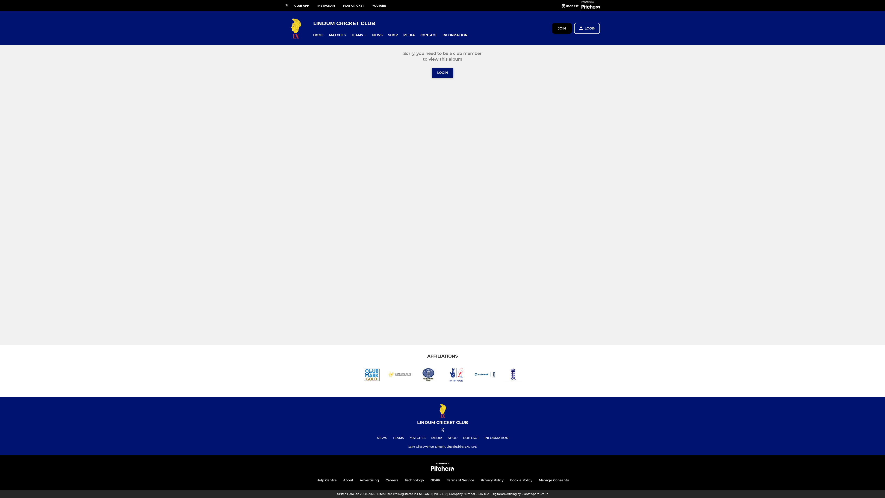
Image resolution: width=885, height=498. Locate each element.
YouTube (379, 5)
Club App (301, 5)
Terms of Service (460, 480)
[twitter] (287, 6)
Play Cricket (353, 5)
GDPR (435, 480)
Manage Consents (554, 480)
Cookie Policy (521, 480)
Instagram (326, 5)
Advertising (369, 480)
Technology (414, 480)
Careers (392, 480)
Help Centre (326, 480)
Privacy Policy (492, 480)
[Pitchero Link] (590, 7)
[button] (318, 35)
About (348, 480)
